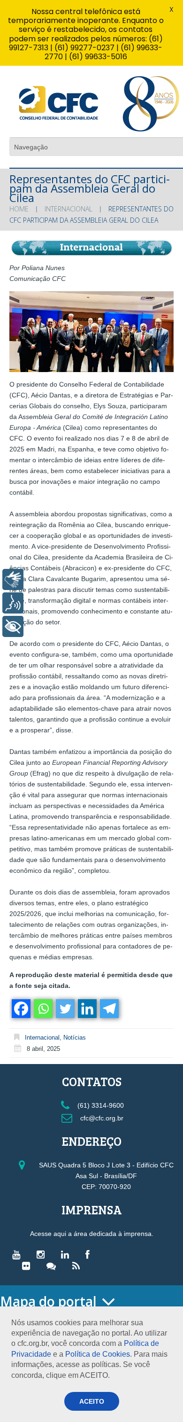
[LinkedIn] (67, 1254)
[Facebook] (20, 1008)
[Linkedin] (86, 1008)
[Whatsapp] (42, 1008)
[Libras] (12, 579)
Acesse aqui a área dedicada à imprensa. (91, 1233)
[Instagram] (43, 1254)
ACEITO (91, 1401)
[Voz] (12, 603)
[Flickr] (28, 1265)
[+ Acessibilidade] (12, 626)
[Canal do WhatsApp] (53, 1265)
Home (19, 208)
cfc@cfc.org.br (100, 1118)
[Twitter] (64, 1008)
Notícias (74, 1037)
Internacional (68, 208)
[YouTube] (18, 1254)
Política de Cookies (97, 1354)
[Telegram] (109, 1008)
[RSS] (78, 1265)
